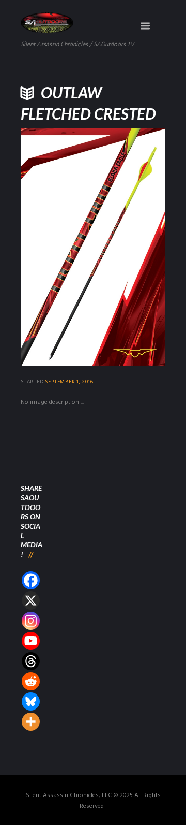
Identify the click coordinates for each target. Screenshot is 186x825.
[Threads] (31, 661)
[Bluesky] (31, 701)
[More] (31, 722)
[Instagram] (31, 621)
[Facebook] (31, 580)
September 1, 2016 (69, 382)
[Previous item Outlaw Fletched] (57, 247)
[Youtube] (31, 641)
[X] (31, 600)
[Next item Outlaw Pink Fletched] (129, 247)
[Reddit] (31, 681)
